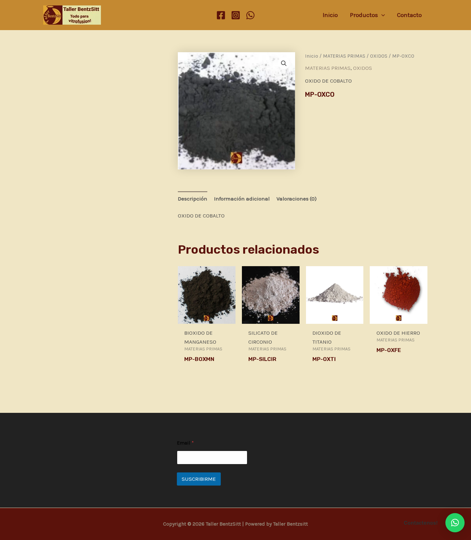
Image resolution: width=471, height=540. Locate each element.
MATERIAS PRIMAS (344, 56)
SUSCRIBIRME (199, 479)
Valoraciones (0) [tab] (297, 198)
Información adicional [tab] (242, 198)
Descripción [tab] (192, 198)
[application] (381, 15)
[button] (284, 63)
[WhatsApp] (250, 15)
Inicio (311, 56)
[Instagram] (236, 15)
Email (185, 443)
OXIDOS (378, 56)
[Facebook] (221, 15)
